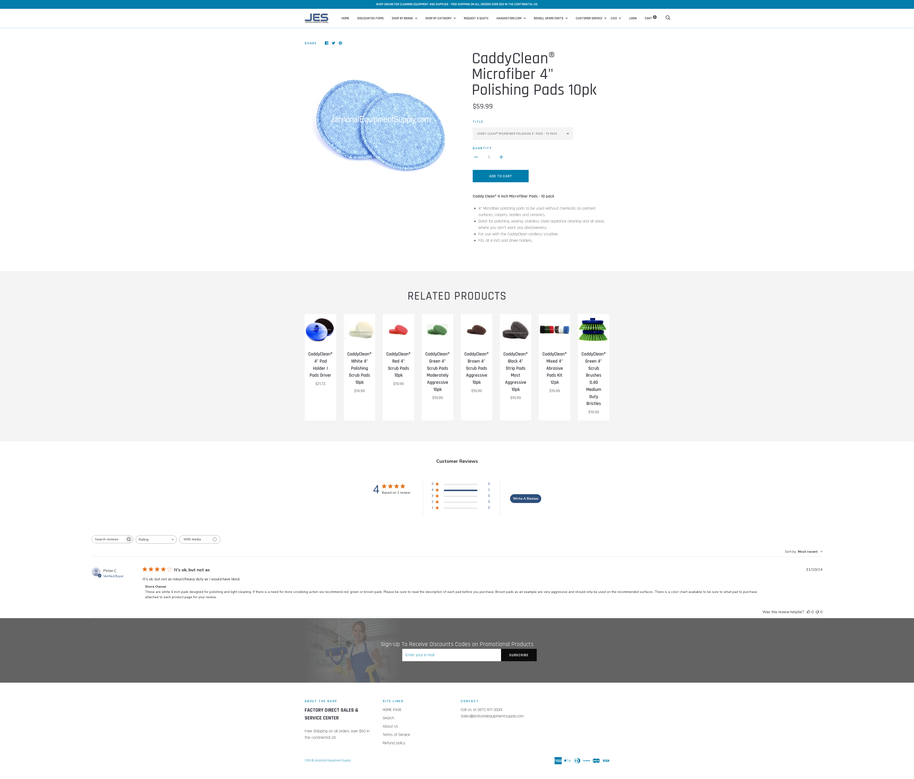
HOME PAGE (392, 709)
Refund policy (394, 743)
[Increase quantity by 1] (501, 157)
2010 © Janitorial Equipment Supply (328, 760)
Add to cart (500, 176)
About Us (390, 726)
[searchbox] (108, 539)
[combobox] (156, 539)
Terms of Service (396, 734)
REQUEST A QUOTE (476, 18)
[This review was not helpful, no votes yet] (817, 612)
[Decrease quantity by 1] (476, 157)
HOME (345, 18)
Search (388, 718)
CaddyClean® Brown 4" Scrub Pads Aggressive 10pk (476, 368)
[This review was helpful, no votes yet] (808, 612)
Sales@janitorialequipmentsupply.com (492, 716)
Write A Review (525, 498)
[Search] (668, 18)
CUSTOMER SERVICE (589, 18)
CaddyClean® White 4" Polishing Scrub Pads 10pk (359, 368)
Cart (650, 18)
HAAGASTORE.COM (509, 18)
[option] (379, 125)
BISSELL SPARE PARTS (549, 18)
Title (478, 122)
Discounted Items (370, 18)
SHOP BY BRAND (403, 18)
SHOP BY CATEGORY (438, 18)
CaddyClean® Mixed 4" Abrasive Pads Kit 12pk (554, 368)
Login (633, 18)
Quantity (482, 148)
